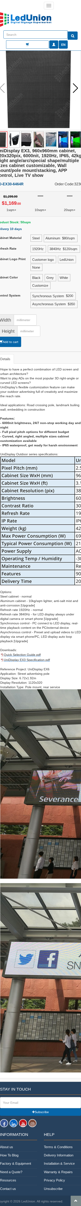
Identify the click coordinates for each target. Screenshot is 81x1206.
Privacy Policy (54, 1180)
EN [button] (63, 44)
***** (40, 196)
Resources (8, 1180)
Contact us (8, 1189)
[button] (75, 88)
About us (6, 1147)
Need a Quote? (11, 1172)
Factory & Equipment (15, 1163)
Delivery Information (58, 1155)
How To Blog (9, 1155)
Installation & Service (59, 1163)
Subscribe (42, 1112)
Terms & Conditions (58, 1147)
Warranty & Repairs (58, 1172)
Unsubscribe (53, 1189)
